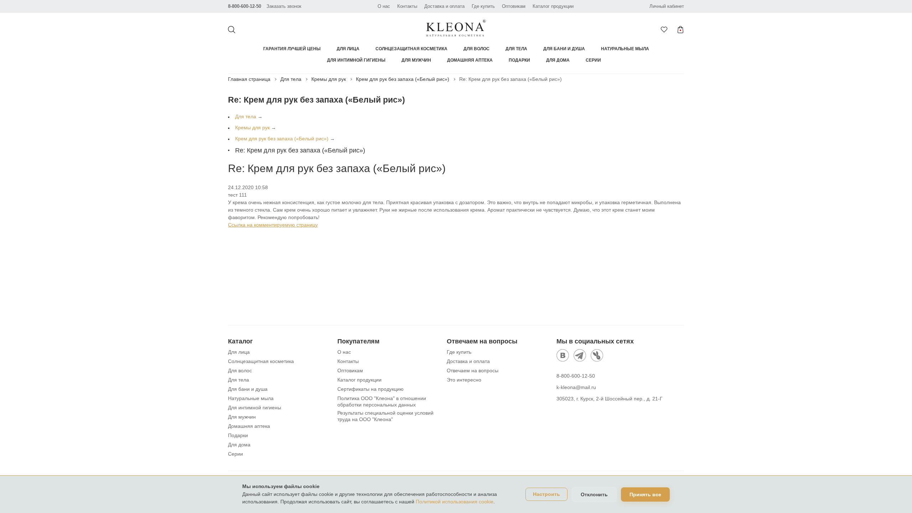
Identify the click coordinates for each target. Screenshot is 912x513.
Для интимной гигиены (356, 60)
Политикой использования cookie (454, 501)
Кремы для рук (328, 79)
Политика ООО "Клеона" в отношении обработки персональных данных (381, 401)
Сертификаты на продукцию (370, 389)
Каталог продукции (553, 6)
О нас (384, 6)
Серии (593, 60)
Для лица (348, 48)
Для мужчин (416, 60)
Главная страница (249, 79)
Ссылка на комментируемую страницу (273, 225)
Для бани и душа (564, 48)
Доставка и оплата (444, 6)
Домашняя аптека (470, 60)
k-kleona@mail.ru (576, 387)
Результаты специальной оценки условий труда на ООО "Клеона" (385, 416)
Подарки (519, 60)
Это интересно (464, 380)
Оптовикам (513, 6)
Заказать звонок (283, 6)
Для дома (558, 60)
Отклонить (594, 494)
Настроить (546, 494)
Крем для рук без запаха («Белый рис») (402, 79)
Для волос (476, 48)
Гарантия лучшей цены (292, 48)
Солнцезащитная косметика (411, 48)
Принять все (645, 494)
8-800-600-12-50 (244, 6)
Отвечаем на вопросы (472, 370)
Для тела (516, 48)
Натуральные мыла (625, 48)
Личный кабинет (666, 6)
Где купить (483, 6)
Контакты (407, 6)
